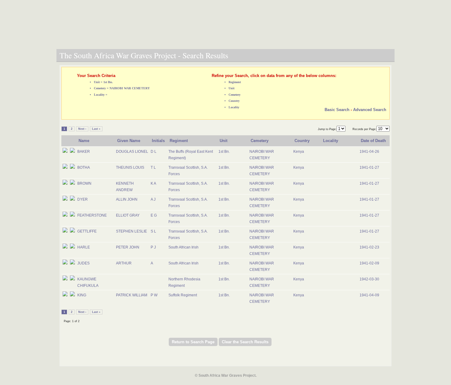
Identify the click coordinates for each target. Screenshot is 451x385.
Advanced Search (369, 109)
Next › (82, 128)
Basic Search (337, 109)
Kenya (298, 151)
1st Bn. (224, 151)
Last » (96, 128)
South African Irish (183, 247)
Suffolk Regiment (182, 295)
